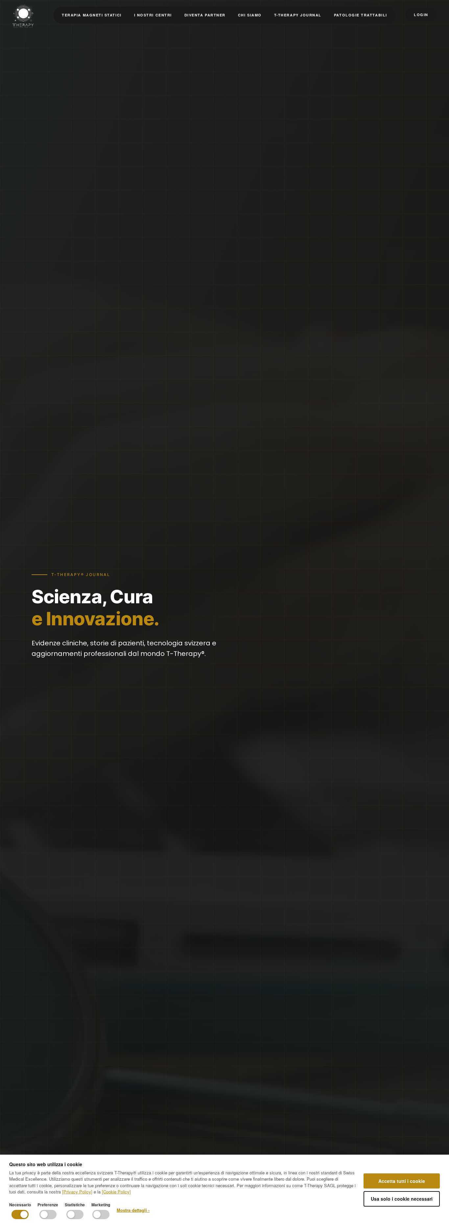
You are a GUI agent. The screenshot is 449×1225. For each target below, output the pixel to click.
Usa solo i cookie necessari (402, 1198)
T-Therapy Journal (297, 14)
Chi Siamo (250, 14)
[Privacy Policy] (77, 1192)
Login (421, 14)
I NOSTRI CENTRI (153, 14)
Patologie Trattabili (360, 14)
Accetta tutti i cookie (401, 1181)
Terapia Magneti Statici (91, 14)
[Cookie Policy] (116, 1192)
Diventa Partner (204, 14)
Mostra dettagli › (133, 1210)
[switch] (20, 1214)
